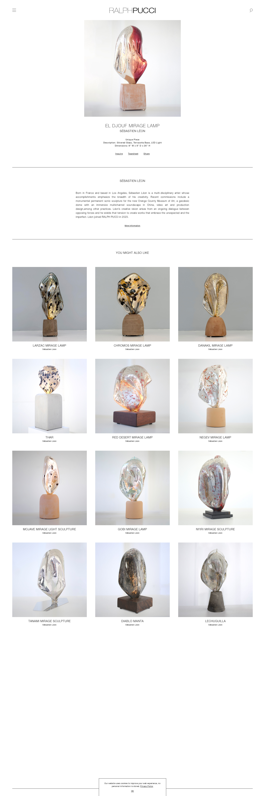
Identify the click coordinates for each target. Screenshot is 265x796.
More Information (132, 226)
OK (132, 791)
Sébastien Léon (132, 131)
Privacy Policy (146, 786)
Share (147, 154)
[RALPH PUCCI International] (132, 10)
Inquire (119, 154)
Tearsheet (133, 154)
